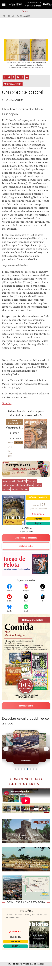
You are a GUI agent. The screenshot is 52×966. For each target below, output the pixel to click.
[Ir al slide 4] (24, 769)
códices (6, 489)
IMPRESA (16, 941)
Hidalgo (37, 485)
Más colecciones (26, 705)
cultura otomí (9, 485)
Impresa (18, 442)
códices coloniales (19, 489)
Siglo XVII (21, 481)
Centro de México (24, 485)
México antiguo (12, 84)
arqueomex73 (9, 481)
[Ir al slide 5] (27, 769)
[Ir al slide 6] (30, 769)
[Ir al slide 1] (16, 769)
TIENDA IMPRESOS (33, 3)
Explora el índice (26, 546)
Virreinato (31, 481)
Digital (38, 523)
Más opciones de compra (26, 537)
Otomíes (6, 403)
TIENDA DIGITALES (33, 6)
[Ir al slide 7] (33, 769)
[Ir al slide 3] (21, 769)
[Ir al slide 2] (18, 769)
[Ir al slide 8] (36, 769)
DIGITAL (15, 946)
